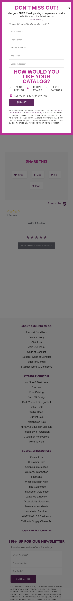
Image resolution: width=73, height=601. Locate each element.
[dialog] (36, 300)
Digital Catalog (37, 88)
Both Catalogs (56, 88)
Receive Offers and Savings (30, 95)
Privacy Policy (36, 19)
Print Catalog (19, 88)
